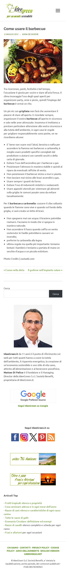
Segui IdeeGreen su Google (33, 405)
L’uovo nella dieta (14, 269)
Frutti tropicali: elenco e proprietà (23, 502)
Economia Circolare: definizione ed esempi (28, 521)
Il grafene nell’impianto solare (44, 269)
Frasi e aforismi (13, 532)
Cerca (7, 288)
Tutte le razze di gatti (16, 517)
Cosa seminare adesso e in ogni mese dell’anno (30, 506)
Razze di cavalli (13, 524)
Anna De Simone (30, 34)
